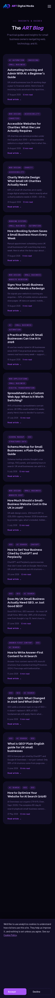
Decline (36, 991)
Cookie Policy (10, 935)
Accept (12, 991)
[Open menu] (49, 6)
